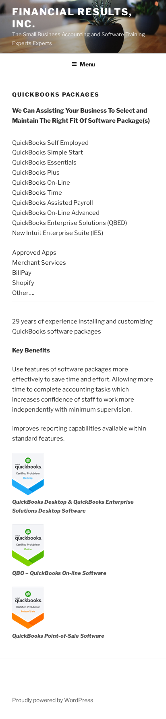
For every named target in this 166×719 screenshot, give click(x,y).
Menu (87, 64)
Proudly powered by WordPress (52, 699)
